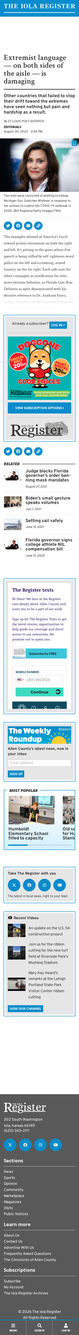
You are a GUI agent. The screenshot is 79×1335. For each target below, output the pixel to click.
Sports (9, 1178)
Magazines (12, 1202)
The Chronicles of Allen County (30, 1260)
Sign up (16, 774)
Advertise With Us (19, 1247)
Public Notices (16, 1214)
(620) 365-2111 (16, 1130)
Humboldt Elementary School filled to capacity (28, 833)
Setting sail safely (44, 521)
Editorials (12, 127)
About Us (11, 1235)
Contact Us (13, 1241)
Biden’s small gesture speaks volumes (47, 501)
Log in (57, 325)
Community (14, 1190)
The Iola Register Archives (26, 1293)
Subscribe (12, 1281)
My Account (14, 1287)
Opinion (10, 1183)
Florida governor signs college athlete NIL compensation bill (48, 544)
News (8, 1171)
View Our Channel (25, 1008)
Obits (8, 1208)
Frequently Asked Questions (27, 1253)
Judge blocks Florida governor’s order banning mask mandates (48, 475)
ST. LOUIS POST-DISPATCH (26, 121)
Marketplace (14, 1196)
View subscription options (39, 408)
